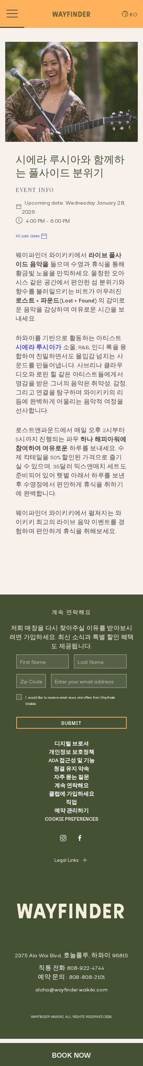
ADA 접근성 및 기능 (72, 760)
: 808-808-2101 (85, 976)
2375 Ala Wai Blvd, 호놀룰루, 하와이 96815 (71, 955)
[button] (12, 14)
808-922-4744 (85, 967)
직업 (71, 802)
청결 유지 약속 (71, 768)
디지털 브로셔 (71, 743)
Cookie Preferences (71, 818)
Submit (71, 723)
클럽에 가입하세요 (71, 793)
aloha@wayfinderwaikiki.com (71, 989)
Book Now (71, 1054)
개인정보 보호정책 (71, 752)
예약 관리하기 (71, 810)
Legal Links (66, 860)
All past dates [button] (28, 235)
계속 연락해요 (71, 785)
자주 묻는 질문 (71, 777)
